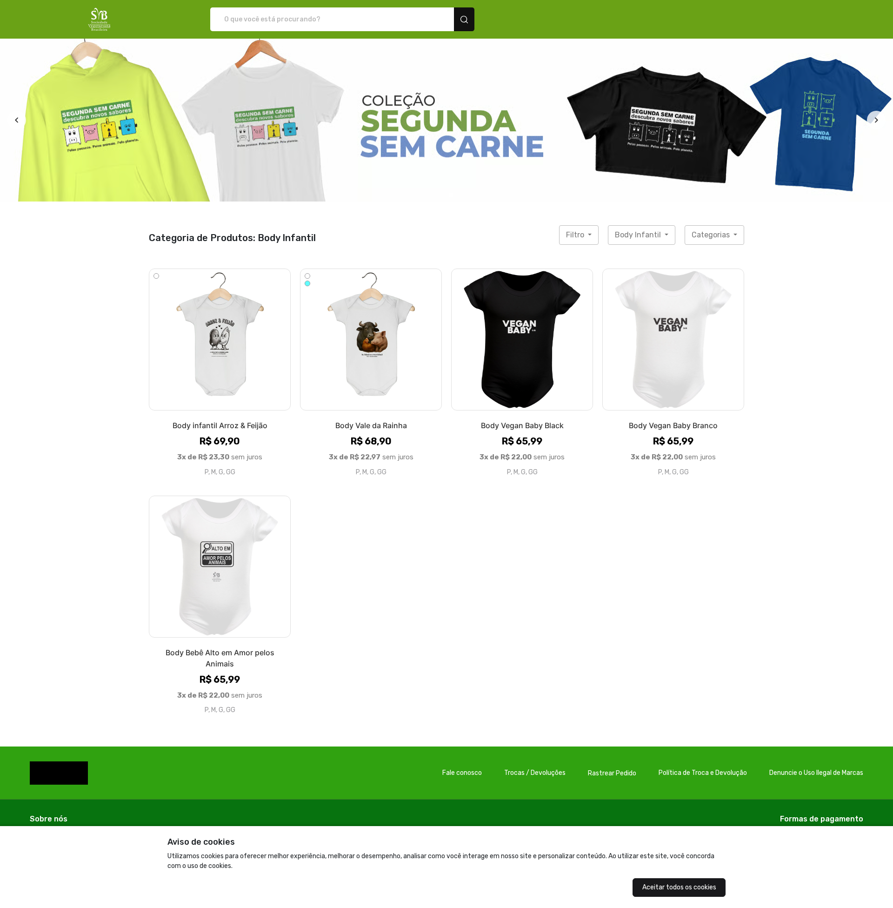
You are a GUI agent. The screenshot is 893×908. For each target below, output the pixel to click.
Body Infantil (639, 234)
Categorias (712, 234)
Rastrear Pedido (612, 773)
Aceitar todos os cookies (679, 887)
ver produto (220, 339)
